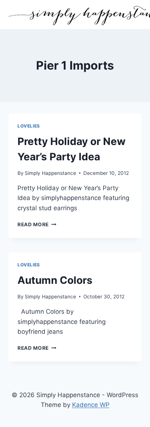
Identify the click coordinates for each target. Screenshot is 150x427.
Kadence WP (91, 404)
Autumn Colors (54, 280)
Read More (36, 224)
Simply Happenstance (50, 173)
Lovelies (28, 126)
